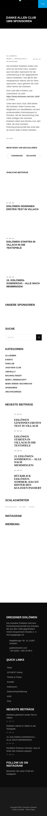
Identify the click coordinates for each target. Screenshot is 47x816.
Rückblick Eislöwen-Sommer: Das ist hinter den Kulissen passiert (27, 481)
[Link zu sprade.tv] (23, 582)
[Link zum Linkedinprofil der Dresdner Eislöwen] (32, 813)
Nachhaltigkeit (13, 376)
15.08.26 (10, 277)
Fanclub (9, 364)
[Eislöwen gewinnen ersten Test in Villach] (23, 189)
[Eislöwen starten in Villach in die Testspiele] (23, 224)
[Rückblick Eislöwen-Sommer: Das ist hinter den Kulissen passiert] (9, 473)
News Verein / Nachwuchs (18, 384)
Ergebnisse (11, 507)
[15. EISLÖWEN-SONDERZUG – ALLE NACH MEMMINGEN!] (23, 263)
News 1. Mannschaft (16, 58)
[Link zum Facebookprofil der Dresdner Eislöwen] (9, 813)
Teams (32, 507)
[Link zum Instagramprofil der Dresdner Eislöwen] (16, 813)
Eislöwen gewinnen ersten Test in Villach (27, 422)
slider (22, 507)
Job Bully (10, 372)
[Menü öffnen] (42, 4)
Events (9, 360)
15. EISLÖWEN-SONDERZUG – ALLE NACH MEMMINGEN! (23, 283)
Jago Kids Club (13, 368)
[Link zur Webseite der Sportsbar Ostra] (23, 545)
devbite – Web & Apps (27, 809)
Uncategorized (13, 392)
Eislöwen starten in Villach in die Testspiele (20, 244)
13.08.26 (18, 470)
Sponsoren (12, 61)
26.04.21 (37, 59)
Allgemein (11, 56)
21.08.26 (10, 203)
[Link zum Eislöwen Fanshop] (23, 569)
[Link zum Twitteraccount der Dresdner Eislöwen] (24, 813)
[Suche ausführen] (39, 337)
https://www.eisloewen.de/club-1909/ (23, 96)
